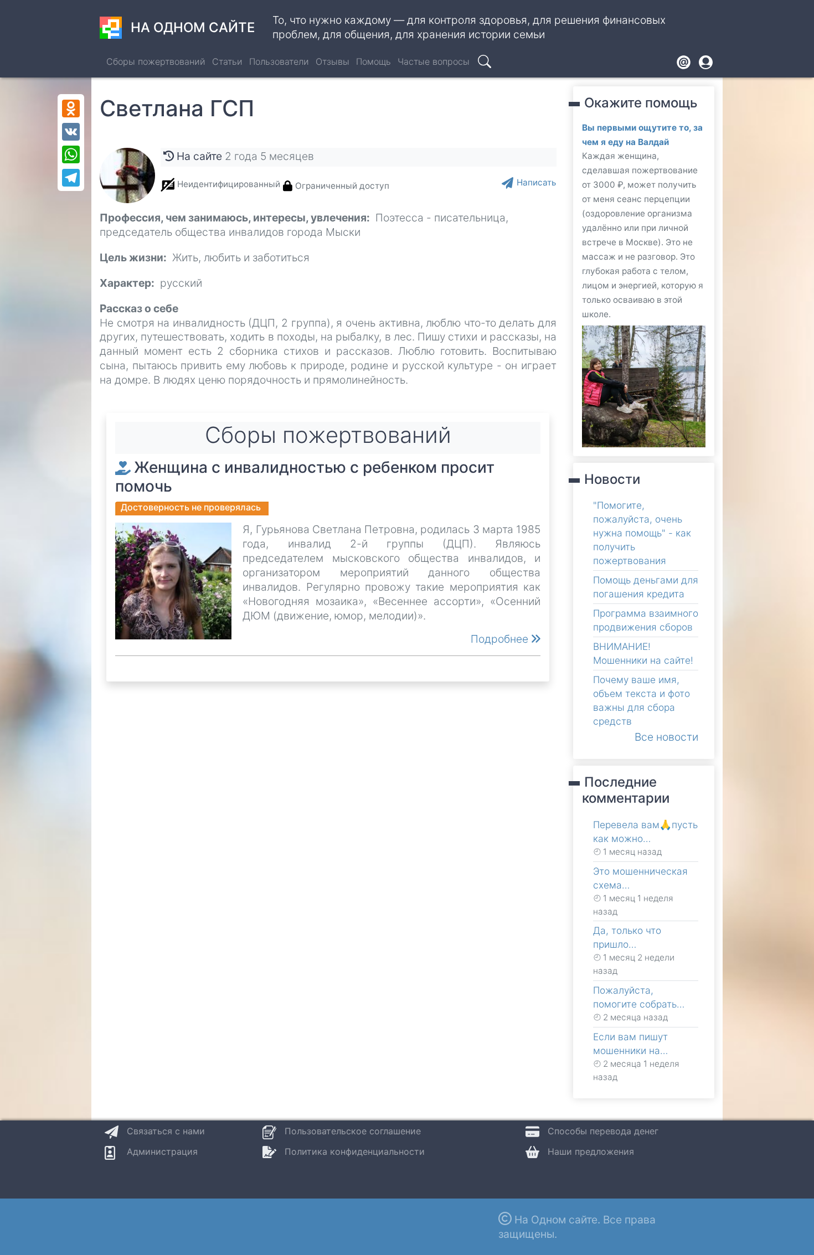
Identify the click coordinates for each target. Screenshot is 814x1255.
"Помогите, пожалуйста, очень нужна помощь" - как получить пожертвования (642, 532)
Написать (537, 182)
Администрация (162, 1151)
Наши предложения (591, 1151)
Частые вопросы (434, 61)
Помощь (373, 61)
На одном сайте (193, 27)
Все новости (666, 736)
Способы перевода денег (603, 1131)
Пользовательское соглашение (353, 1131)
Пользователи (279, 61)
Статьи (227, 61)
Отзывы (332, 61)
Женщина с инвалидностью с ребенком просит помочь (304, 476)
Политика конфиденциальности (355, 1151)
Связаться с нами (166, 1131)
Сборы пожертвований (155, 61)
